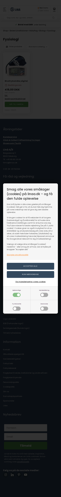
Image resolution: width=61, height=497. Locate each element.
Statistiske (44, 304)
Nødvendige (16, 290)
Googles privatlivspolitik (17, 255)
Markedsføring (44, 290)
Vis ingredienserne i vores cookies (30, 281)
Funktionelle (16, 304)
